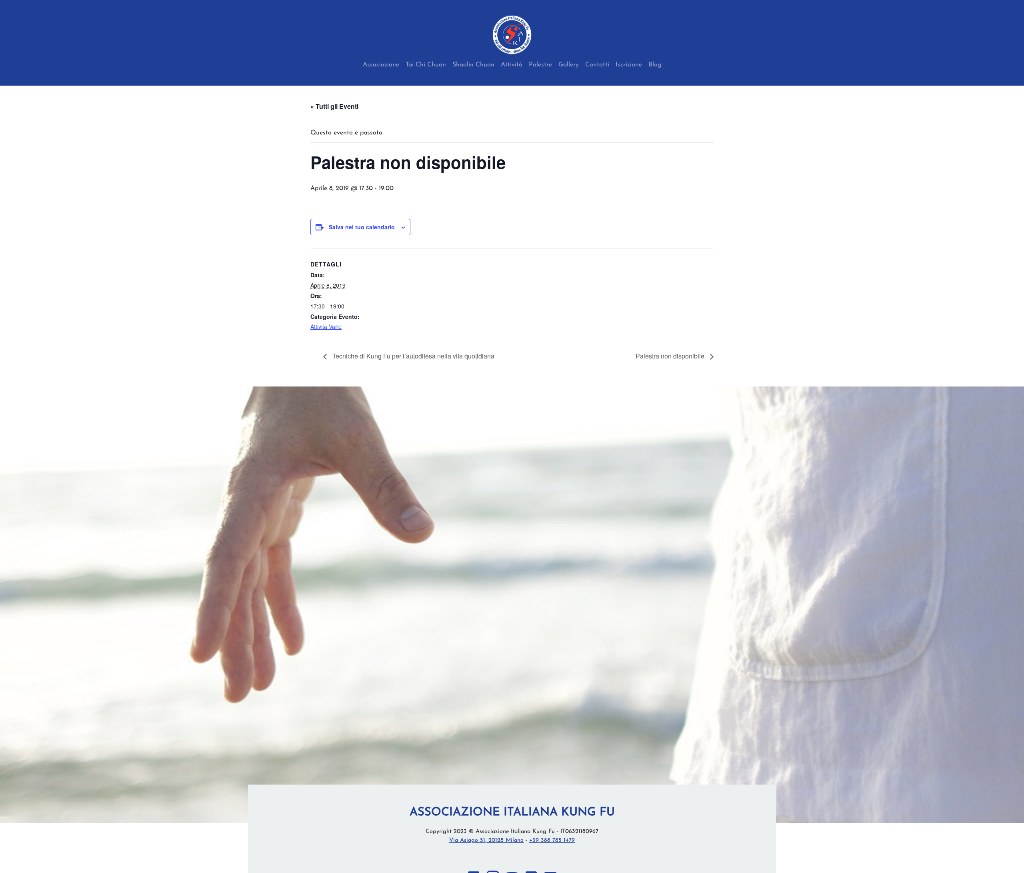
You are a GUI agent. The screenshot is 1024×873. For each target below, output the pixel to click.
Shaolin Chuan (473, 65)
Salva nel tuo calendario (362, 227)
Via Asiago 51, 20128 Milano (486, 840)
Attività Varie (326, 326)
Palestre (540, 65)
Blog (655, 65)
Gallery (568, 65)
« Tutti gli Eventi (334, 106)
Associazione (381, 65)
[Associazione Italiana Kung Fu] (512, 35)
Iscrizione (629, 65)
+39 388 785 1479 (552, 840)
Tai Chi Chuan (426, 65)
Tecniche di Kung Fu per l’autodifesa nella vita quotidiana (412, 355)
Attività (511, 65)
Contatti (597, 65)
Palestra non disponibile (671, 355)
